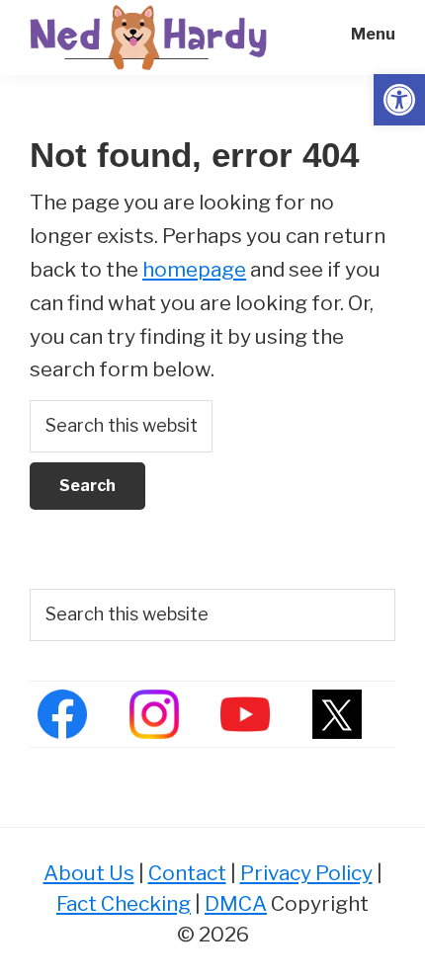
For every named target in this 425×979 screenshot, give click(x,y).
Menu (373, 34)
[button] (399, 99)
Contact (187, 872)
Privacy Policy (306, 872)
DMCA (236, 903)
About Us (88, 872)
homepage (194, 269)
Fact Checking (123, 903)
